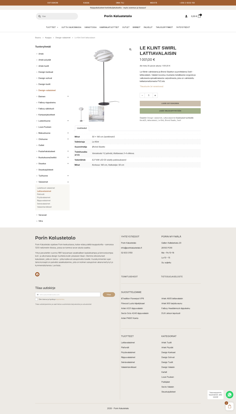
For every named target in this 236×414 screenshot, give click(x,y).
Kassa (86, 3)
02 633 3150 (127, 252)
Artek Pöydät (167, 347)
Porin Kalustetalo (118, 16)
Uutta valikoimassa (71, 27)
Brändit (137, 27)
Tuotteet (51, 27)
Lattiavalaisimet (169, 118)
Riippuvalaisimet (128, 357)
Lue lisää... (56, 265)
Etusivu (38, 38)
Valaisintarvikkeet (128, 367)
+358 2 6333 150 (187, 3)
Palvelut (148, 27)
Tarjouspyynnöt (164, 27)
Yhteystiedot (183, 27)
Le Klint (161, 120)
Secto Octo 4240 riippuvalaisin (135, 313)
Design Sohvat (168, 357)
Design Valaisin (168, 367)
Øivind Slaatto (170, 120)
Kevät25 (143, 120)
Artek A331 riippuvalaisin (132, 308)
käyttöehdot (60, 299)
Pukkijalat (165, 382)
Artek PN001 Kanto (129, 318)
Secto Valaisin (167, 387)
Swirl (179, 120)
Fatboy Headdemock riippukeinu (175, 308)
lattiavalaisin (152, 120)
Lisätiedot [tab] (82, 128)
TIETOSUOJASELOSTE (172, 276)
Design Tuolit (167, 362)
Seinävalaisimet (128, 362)
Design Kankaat (168, 352)
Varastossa (90, 27)
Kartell (164, 372)
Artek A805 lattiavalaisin (172, 298)
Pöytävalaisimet (128, 352)
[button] (130, 49)
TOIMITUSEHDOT (129, 276)
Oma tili (120, 3)
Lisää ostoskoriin (170, 103)
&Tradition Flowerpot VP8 (132, 298)
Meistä (153, 3)
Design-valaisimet (63, 38)
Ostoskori (52, 3)
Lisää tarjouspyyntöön (170, 111)
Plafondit (125, 347)
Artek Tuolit (166, 342)
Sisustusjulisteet (168, 392)
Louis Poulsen (167, 377)
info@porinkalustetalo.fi (131, 248)
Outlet (126, 27)
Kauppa (48, 38)
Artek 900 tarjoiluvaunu (171, 303)
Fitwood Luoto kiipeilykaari (133, 303)
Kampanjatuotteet (109, 27)
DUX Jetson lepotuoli (170, 313)
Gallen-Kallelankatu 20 (171, 243)
